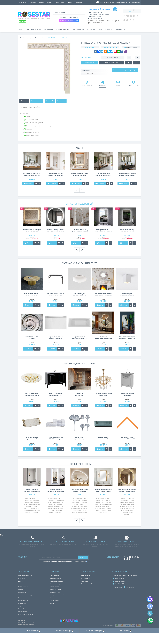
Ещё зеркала (91, 29)
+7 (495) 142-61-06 (95, 12)
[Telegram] (131, 16)
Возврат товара (22, 603)
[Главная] (20, 38)
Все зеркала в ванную (56, 589)
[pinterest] (134, 20)
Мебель (100, 29)
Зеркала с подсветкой (34, 29)
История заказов (85, 578)
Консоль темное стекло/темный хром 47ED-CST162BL (55, 294)
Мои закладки (85, 581)
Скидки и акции (120, 29)
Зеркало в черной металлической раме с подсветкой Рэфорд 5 (32, 490)
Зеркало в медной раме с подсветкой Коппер (79, 174)
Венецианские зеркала (56, 584)
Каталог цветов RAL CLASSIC (26, 575)
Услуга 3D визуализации (69, 20)
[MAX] (150, 599)
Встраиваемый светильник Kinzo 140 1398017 (127, 294)
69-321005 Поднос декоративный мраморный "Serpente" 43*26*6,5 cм (32, 438)
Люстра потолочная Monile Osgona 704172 (32, 394)
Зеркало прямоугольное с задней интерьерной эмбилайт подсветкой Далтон (32, 230)
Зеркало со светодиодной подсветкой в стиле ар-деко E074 (79, 394)
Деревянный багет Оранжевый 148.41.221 (127, 438)
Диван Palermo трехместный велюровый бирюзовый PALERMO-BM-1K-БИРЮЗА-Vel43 (103, 438)
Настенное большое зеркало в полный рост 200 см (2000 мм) (103, 174)
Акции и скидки (54, 609)
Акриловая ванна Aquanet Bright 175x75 (79, 337)
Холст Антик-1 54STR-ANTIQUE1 (32, 337)
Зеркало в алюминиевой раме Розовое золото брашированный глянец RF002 (103, 490)
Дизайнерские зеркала (63, 29)
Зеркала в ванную (78, 29)
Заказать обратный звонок (69, 18)
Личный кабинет (85, 575)
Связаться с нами (23, 600)
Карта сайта (21, 609)
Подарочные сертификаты (25, 614)
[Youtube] (134, 16)
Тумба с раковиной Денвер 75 (127, 394)
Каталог (21, 29)
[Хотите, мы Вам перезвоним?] (150, 613)
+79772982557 (105, 14)
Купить (29, 243)
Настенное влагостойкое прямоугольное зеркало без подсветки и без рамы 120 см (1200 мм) (127, 174)
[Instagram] (124, 16)
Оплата (41, 3)
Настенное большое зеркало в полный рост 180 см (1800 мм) (56, 174)
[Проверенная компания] (7, 535)
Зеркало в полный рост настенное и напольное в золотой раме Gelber (127, 338)
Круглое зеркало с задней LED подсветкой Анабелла (55, 230)
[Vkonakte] (127, 16)
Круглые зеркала (54, 600)
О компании (23, 3)
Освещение (108, 29)
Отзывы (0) (49, 101)
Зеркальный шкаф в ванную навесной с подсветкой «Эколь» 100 (55, 338)
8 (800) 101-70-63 (95, 17)
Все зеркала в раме (55, 592)
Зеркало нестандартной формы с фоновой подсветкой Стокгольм (79, 490)
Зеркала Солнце (54, 586)
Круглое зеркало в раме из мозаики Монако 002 (103, 294)
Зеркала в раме (48, 29)
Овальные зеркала (55, 606)
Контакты (79, 3)
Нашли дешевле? (112, 57)
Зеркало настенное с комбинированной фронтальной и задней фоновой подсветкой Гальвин (127, 230)
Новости (70, 3)
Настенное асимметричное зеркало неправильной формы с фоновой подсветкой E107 (103, 338)
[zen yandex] (127, 20)
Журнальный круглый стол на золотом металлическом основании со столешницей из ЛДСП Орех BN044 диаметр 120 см (32, 294)
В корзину (28, 183)
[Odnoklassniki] (137, 16)
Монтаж (49, 3)
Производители (22, 611)
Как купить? (61, 101)
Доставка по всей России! (109, 3)
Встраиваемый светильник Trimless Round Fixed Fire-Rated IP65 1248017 (79, 294)
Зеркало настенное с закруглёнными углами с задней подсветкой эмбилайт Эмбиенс (103, 230)
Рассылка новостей (86, 584)
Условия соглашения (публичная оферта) (29, 595)
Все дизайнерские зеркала (57, 581)
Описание (24, 101)
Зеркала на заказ (54, 598)
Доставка (33, 3)
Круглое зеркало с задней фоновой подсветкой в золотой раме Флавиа (127, 490)
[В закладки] (36, 183)
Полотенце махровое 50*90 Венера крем (55, 438)
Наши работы (60, 3)
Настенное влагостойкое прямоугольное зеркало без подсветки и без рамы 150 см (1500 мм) (32, 174)
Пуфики (52, 603)
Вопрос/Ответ (22, 606)
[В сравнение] (39, 183)
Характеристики (36, 101)
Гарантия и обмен (23, 586)
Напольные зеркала (55, 578)
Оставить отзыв (131, 47)
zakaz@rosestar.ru (95, 19)
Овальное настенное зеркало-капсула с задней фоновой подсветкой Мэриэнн (79, 230)
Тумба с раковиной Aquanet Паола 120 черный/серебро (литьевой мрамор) (55, 394)
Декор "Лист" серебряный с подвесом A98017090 (79, 438)
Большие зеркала (54, 575)
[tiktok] (130, 20)
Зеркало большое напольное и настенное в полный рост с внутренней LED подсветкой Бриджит (56, 490)
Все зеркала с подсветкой (57, 595)
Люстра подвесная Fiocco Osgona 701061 (103, 394)
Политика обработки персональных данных (30, 598)
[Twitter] (124, 20)
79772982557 (93, 14)
